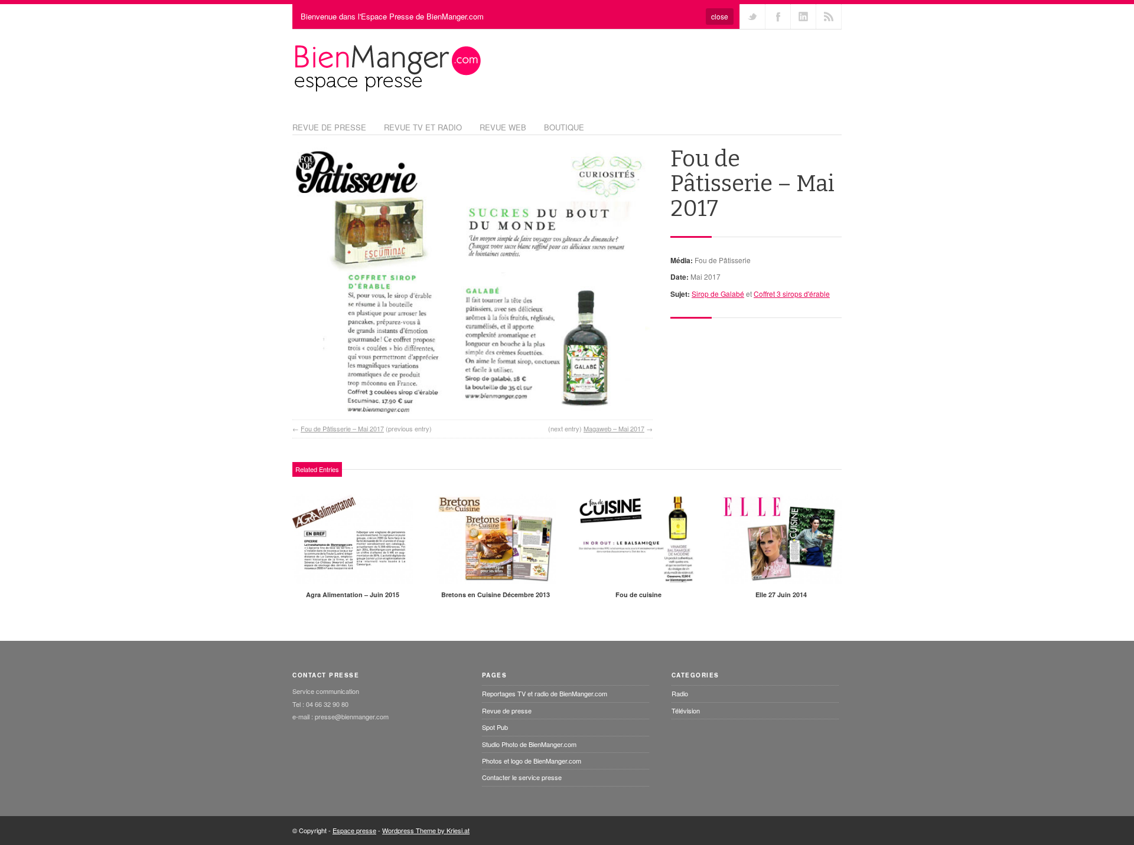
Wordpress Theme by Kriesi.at (426, 830)
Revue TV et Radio (423, 127)
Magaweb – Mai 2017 (614, 428)
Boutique (564, 127)
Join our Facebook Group (777, 16)
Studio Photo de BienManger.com (529, 744)
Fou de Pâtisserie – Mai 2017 (342, 428)
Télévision (686, 710)
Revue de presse (507, 710)
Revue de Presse (329, 127)
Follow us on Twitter (752, 16)
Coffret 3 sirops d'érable (792, 294)
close (719, 16)
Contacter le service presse (522, 777)
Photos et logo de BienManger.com (531, 760)
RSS (828, 16)
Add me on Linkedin (803, 16)
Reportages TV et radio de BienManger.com (544, 693)
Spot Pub (495, 727)
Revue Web (503, 127)
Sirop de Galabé (718, 294)
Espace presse (354, 830)
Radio (680, 693)
